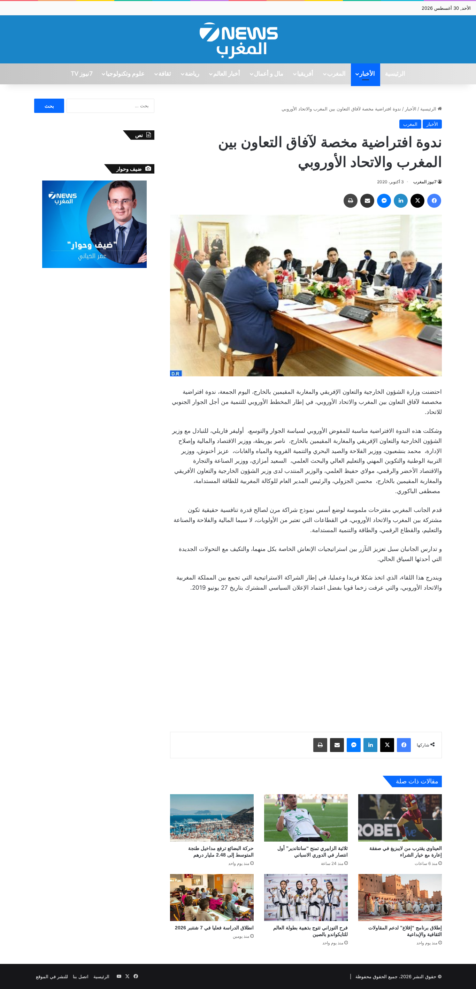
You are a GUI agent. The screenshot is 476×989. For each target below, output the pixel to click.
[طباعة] (351, 201)
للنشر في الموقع (52, 976)
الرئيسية (395, 74)
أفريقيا (305, 74)
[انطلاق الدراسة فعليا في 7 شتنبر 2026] (212, 897)
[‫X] (417, 201)
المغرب (336, 74)
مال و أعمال (268, 74)
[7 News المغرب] (238, 39)
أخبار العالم (226, 74)
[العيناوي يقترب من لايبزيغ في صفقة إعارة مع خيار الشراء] (400, 817)
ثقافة (165, 74)
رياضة (192, 74)
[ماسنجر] (384, 201)
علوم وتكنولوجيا (125, 74)
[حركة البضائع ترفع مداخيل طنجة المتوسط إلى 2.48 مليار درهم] (212, 817)
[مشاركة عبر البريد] (367, 201)
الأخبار (367, 74)
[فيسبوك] (434, 201)
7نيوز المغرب (425, 181)
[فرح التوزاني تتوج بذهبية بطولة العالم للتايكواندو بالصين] (306, 897)
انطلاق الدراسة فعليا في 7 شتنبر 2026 (214, 927)
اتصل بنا (81, 976)
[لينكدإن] (401, 201)
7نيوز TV (81, 74)
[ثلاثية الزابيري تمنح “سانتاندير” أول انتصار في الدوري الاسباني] (306, 817)
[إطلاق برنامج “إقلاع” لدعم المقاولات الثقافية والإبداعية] (400, 897)
